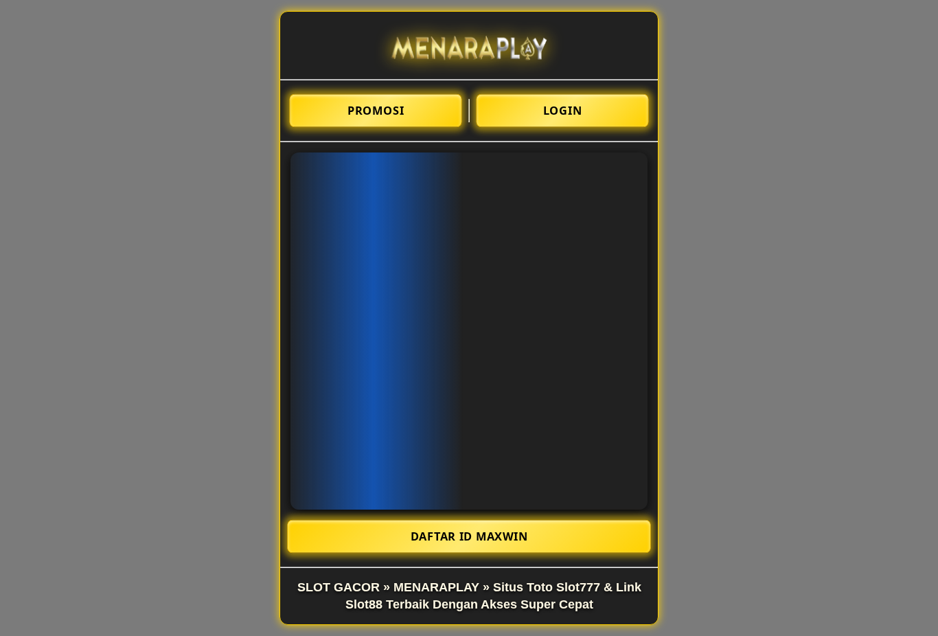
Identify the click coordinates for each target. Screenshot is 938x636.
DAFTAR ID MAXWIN (469, 536)
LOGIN (562, 110)
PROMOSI (375, 110)
